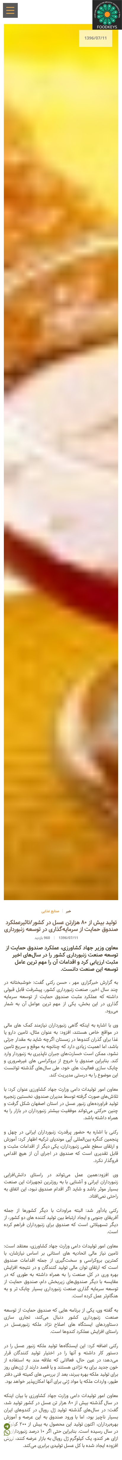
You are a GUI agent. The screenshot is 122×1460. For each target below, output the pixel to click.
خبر (68, 911)
